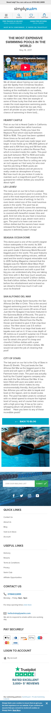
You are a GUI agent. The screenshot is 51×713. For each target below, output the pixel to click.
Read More (17, 710)
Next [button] (48, 446)
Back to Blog (27, 421)
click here (28, 605)
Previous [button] (2, 446)
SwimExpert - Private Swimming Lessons (24, 698)
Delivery (7, 553)
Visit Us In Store (10, 532)
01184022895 (14, 594)
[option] (25, 447)
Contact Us (8, 517)
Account (7, 537)
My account (12, 658)
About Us (7, 522)
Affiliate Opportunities (13, 577)
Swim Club (8, 572)
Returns (7, 558)
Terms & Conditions (12, 563)
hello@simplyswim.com (19, 613)
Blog (5, 527)
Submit (39, 484)
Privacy (7, 567)
